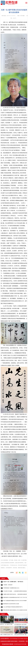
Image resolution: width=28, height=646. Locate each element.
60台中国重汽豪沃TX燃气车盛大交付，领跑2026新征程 (21, 624)
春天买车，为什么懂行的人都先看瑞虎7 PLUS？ (7, 624)
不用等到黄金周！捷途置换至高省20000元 (11, 588)
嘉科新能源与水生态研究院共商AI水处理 (11, 603)
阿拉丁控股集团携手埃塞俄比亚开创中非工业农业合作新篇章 (15, 600)
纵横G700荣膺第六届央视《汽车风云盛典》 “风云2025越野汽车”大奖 (7, 634)
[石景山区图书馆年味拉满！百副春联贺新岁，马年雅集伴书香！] (21, 629)
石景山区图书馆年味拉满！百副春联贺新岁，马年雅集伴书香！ (21, 634)
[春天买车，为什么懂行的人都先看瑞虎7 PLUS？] (7, 619)
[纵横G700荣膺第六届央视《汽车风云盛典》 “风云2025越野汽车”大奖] (7, 629)
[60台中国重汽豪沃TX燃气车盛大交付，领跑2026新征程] (21, 619)
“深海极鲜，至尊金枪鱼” (8, 584)
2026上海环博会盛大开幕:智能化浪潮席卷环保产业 (12, 606)
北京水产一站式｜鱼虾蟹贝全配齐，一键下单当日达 (13, 581)
